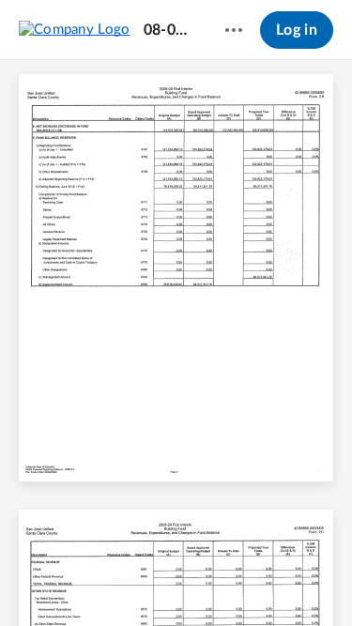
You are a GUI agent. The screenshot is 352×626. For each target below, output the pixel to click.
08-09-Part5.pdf (167, 30)
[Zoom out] (144, 580)
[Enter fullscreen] (315, 580)
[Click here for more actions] (234, 30)
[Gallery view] (282, 580)
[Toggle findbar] (38, 580)
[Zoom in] (208, 580)
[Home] (74, 29)
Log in (296, 30)
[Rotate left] (246, 580)
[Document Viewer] (176, 343)
